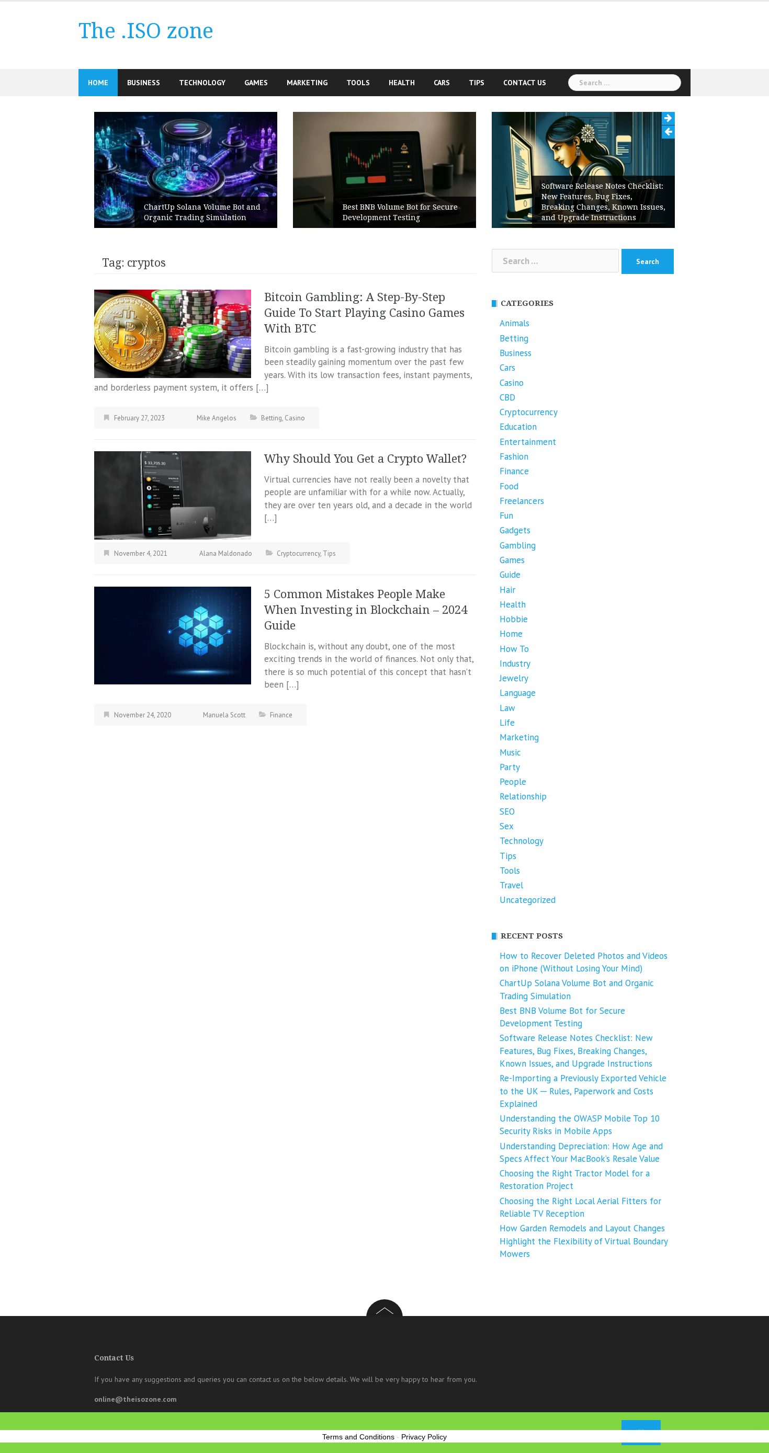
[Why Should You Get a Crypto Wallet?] (172, 494)
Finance (281, 715)
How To (514, 649)
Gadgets (515, 530)
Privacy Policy (424, 1437)
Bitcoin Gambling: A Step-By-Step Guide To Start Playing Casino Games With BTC (364, 313)
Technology (202, 82)
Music (510, 752)
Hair (507, 590)
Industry (515, 663)
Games (256, 82)
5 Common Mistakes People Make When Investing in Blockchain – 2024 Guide (365, 610)
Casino (295, 418)
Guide (510, 574)
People (513, 781)
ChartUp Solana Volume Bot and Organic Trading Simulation (202, 212)
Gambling (518, 545)
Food (509, 486)
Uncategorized (528, 900)
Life (507, 722)
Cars (442, 82)
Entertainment (528, 442)
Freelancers (522, 501)
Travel (511, 885)
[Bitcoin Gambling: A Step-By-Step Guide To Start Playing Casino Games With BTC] (172, 333)
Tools (358, 82)
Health (402, 82)
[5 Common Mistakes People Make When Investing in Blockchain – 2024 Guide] (172, 634)
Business (143, 82)
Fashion (514, 456)
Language (518, 693)
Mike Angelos (216, 418)
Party (510, 767)
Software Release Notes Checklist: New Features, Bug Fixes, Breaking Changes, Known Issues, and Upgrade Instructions (603, 202)
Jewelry (514, 678)
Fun (506, 515)
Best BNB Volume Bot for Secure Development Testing (400, 212)
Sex (507, 826)
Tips (476, 82)
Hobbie (514, 619)
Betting (271, 418)
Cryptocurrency (298, 553)
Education (518, 426)
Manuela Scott (224, 715)
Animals (514, 323)
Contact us (524, 82)
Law (507, 708)
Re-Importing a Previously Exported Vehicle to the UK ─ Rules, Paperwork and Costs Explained (583, 1090)
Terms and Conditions (358, 1437)
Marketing (307, 82)
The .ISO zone (145, 31)
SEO (507, 811)
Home (98, 82)
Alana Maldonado (225, 553)
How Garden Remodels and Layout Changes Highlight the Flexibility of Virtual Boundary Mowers (584, 1241)
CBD (507, 397)
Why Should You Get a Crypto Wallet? (365, 458)
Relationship (523, 796)
